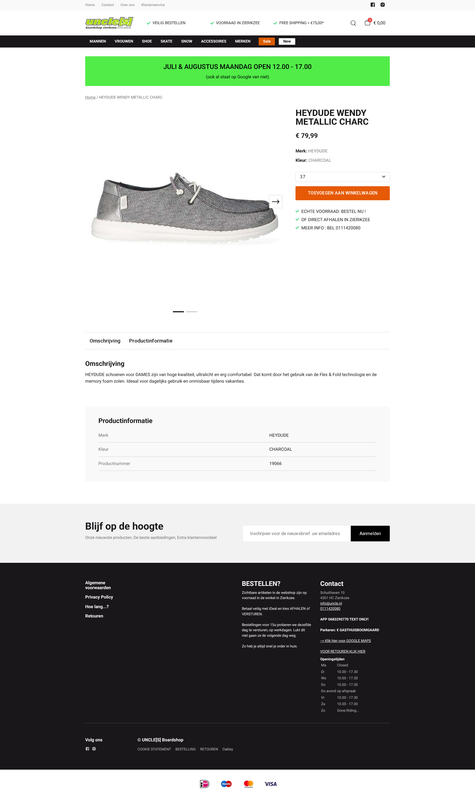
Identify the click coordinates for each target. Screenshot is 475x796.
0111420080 (330, 609)
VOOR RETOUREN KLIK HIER (342, 652)
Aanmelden (370, 533)
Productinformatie (151, 341)
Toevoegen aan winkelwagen (343, 193)
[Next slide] (275, 201)
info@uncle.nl (331, 604)
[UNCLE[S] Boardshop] (109, 23)
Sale (266, 41)
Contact (107, 5)
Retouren (94, 616)
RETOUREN (209, 749)
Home (90, 5)
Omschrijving (105, 341)
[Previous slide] (94, 201)
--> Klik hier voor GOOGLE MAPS (345, 641)
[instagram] (382, 6)
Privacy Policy (99, 597)
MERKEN (242, 41)
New (287, 41)
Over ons (127, 5)
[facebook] (372, 6)
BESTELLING (185, 749)
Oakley (227, 749)
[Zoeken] (353, 23)
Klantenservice (153, 5)
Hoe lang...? (97, 606)
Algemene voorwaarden (98, 585)
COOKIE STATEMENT (154, 749)
